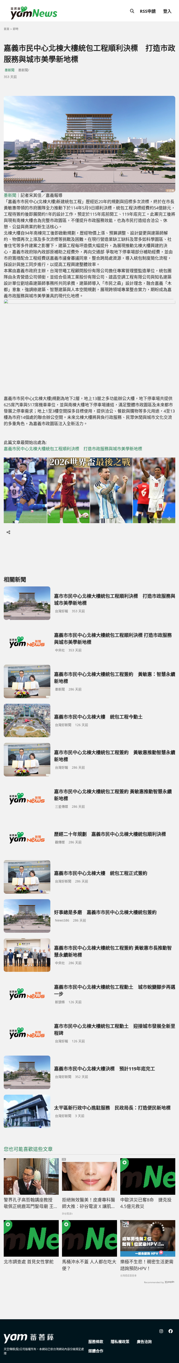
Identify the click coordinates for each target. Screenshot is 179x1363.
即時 (15, 29)
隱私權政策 (120, 1341)
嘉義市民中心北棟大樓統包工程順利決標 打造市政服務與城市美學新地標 (73, 448)
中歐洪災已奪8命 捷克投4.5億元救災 (146, 1203)
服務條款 (95, 1341)
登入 (167, 11)
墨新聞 (9, 70)
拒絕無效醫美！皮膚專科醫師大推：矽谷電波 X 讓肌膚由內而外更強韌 (89, 1203)
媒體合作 (95, 1350)
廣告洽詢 (144, 1341)
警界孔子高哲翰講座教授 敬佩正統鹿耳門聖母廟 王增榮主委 (31, 1203)
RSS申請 (148, 11)
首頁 (6, 29)
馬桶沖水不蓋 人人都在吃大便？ (89, 1265)
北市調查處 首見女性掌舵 (29, 1262)
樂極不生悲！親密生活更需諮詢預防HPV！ (146, 1265)
